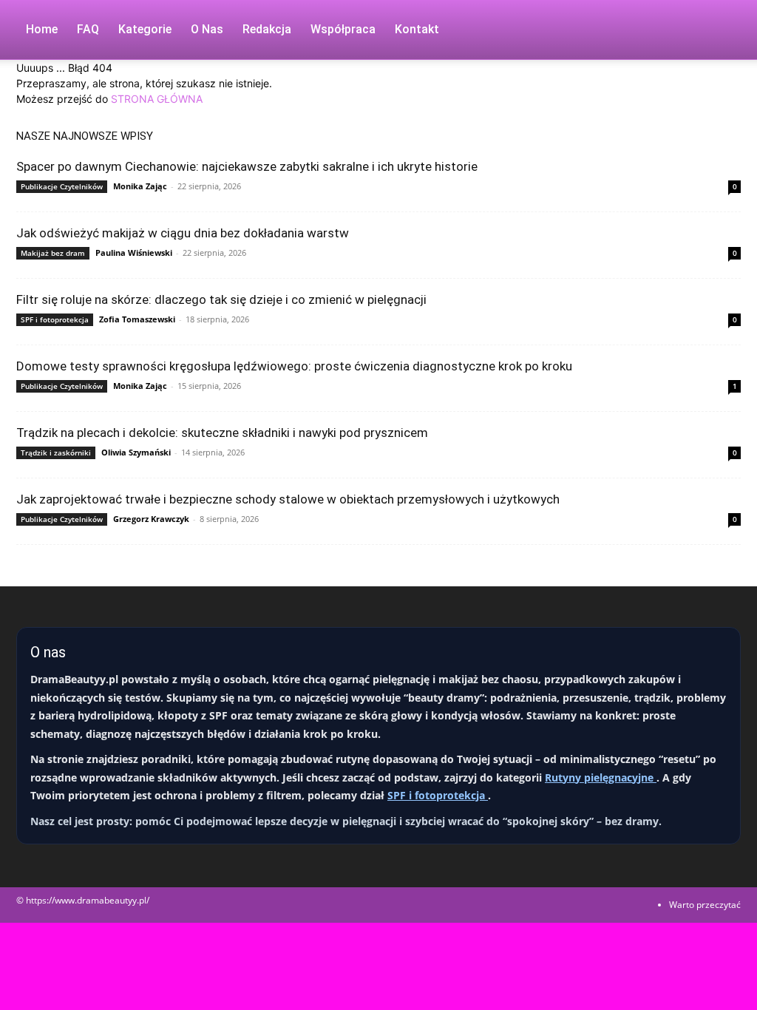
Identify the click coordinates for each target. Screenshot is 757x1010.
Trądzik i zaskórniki (56, 452)
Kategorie (145, 29)
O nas (207, 29)
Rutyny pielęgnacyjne (600, 777)
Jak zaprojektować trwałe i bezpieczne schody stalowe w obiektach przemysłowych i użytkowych (288, 499)
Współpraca (343, 29)
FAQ (88, 29)
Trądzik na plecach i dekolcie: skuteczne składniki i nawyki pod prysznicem (222, 432)
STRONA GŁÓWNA (157, 98)
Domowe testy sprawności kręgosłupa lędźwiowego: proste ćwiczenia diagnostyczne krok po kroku (294, 366)
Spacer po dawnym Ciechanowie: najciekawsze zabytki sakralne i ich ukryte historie (247, 166)
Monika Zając (140, 186)
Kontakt (417, 29)
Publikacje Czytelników (62, 186)
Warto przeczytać (705, 904)
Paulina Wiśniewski (133, 252)
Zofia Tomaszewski (137, 319)
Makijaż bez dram (53, 253)
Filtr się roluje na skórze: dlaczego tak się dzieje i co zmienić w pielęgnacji (221, 299)
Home (42, 29)
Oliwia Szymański (136, 452)
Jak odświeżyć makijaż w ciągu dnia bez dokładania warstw (182, 233)
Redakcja (266, 29)
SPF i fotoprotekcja (55, 319)
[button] (723, 31)
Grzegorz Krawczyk (151, 518)
